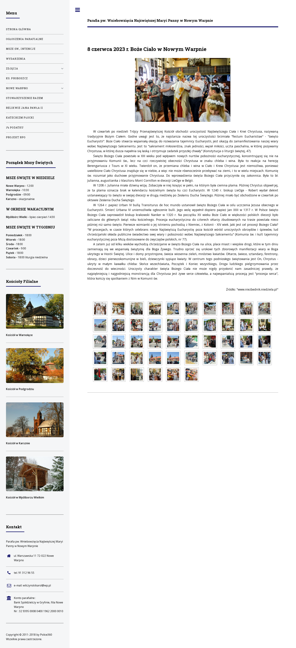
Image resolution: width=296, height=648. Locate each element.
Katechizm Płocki (20, 117)
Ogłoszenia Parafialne (24, 39)
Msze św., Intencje (20, 48)
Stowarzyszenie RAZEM (24, 98)
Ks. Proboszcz (17, 78)
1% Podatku (15, 127)
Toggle (78, 10)
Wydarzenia (16, 58)
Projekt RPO (16, 137)
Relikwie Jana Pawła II (24, 107)
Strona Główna (18, 29)
